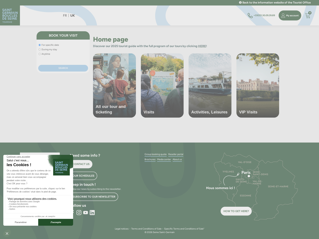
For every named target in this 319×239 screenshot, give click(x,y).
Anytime (46, 54)
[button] (308, 15)
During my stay (49, 49)
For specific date (50, 45)
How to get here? (236, 211)
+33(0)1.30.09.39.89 (264, 15)
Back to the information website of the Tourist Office (276, 2)
